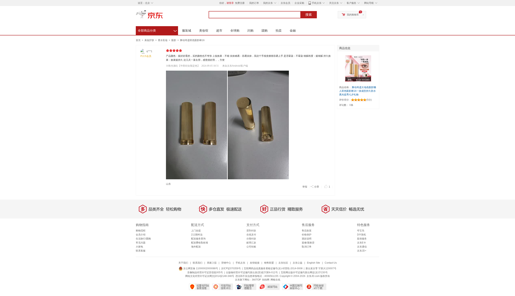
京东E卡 (361, 242)
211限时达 (197, 234)
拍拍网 (265, 279)
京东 (163, 16)
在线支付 (251, 234)
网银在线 (275, 279)
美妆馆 (203, 30)
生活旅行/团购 (143, 238)
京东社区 (283, 262)
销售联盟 (269, 262)
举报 (304, 186)
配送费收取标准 (199, 242)
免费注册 (240, 3)
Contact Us (331, 262)
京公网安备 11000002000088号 (200, 268)
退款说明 (306, 238)
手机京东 (316, 3)
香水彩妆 (163, 40)
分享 (316, 186)
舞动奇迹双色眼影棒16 (192, 40)
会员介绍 (140, 234)
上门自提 (196, 230)
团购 (265, 30)
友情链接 (255, 262)
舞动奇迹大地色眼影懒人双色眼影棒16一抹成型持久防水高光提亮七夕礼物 (357, 91)
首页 (138, 40)
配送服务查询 (198, 238)
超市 (219, 30)
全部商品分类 (157, 30)
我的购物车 (353, 14)
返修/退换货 (308, 242)
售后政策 (306, 230)
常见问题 (140, 242)
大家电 (139, 246)
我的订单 (254, 3)
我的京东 (268, 3)
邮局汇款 (251, 242)
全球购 (234, 30)
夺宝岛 (360, 230)
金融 (293, 30)
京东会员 (285, 3)
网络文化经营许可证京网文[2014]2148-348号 (209, 276)
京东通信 (362, 246)
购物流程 (140, 230)
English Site (313, 262)
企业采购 (299, 3)
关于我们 (183, 262)
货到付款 (251, 230)
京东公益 (297, 262)
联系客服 (140, 250)
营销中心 (226, 262)
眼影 (174, 40)
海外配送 (196, 246)
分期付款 (251, 238)
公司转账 (251, 246)
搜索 (308, 14)
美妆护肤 (149, 40)
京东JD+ (361, 250)
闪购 (250, 30)
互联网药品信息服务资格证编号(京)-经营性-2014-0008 (273, 268)
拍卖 (279, 30)
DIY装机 (361, 234)
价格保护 (306, 234)
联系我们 (197, 262)
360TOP (256, 279)
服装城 (186, 30)
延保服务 (362, 238)
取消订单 (306, 246)
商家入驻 (212, 262)
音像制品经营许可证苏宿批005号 (205, 272)
